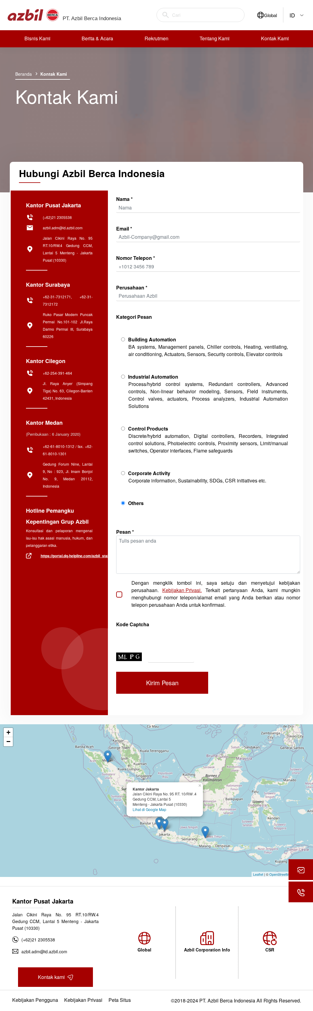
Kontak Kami (275, 38)
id (292, 15)
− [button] (8, 741)
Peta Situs (120, 999)
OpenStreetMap (281, 874)
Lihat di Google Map (149, 809)
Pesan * (125, 531)
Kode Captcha (132, 624)
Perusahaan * (131, 287)
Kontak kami (52, 976)
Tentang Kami (215, 38)
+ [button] (8, 732)
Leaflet (258, 874)
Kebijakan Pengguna (35, 999)
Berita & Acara (97, 38)
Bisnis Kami (37, 38)
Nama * (124, 198)
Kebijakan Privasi (83, 999)
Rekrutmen (156, 38)
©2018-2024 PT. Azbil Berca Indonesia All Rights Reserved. (236, 1000)
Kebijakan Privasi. (182, 590)
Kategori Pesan (134, 316)
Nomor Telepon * (135, 257)
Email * (124, 228)
